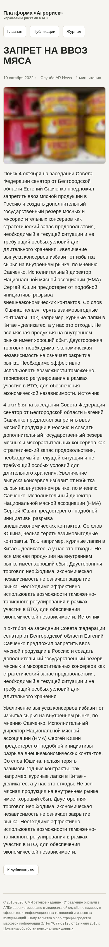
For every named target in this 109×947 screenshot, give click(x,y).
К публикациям (21, 870)
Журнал (74, 31)
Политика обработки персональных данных (38, 928)
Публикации (44, 31)
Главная (14, 31)
